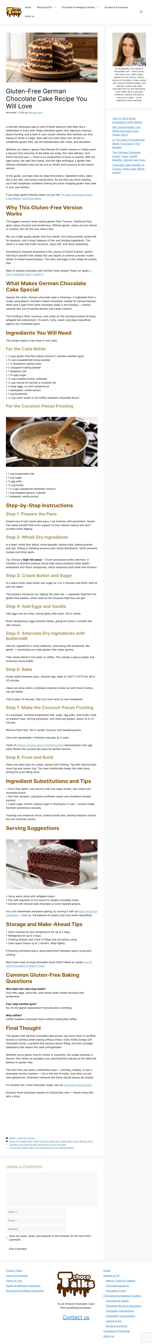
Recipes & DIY (44, 7)
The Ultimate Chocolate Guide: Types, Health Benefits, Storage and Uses (128, 156)
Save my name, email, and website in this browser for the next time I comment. (50, 1238)
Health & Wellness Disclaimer (23, 1285)
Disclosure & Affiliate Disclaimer (25, 1290)
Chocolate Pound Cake (77, 1085)
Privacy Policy (14, 1270)
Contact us (76, 1317)
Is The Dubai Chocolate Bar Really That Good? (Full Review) (128, 143)
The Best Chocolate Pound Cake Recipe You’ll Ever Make (37, 1144)
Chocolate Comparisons (120, 1310)
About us (29, 16)
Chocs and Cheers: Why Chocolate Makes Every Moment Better (41, 1147)
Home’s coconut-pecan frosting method (40, 745)
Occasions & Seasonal (116, 7)
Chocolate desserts (117, 1285)
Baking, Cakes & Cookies (21, 1138)
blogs (12, 1141)
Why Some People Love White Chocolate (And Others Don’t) (126, 131)
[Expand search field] (141, 11)
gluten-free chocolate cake (46, 1141)
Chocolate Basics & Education (123, 1305)
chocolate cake (23, 1141)
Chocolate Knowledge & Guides (78, 7)
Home (28, 7)
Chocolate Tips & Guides (120, 1316)
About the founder (17, 1275)
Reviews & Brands (116, 1326)
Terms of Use (14, 1280)
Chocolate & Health (117, 1300)
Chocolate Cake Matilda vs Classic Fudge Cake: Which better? (128, 169)
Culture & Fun (114, 1321)
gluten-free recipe (69, 1141)
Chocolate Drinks (116, 1290)
